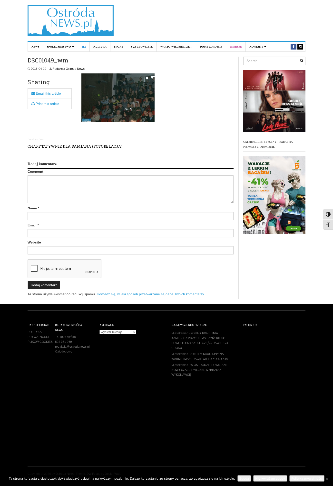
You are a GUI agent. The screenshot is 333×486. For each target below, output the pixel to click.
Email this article (48, 93)
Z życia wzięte (142, 46)
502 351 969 (63, 342)
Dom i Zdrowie (211, 46)
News (35, 46)
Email (32, 225)
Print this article (47, 104)
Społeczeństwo (59, 46)
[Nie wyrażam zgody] (326, 478)
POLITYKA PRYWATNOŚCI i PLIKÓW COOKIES (40, 337)
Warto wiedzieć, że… (176, 46)
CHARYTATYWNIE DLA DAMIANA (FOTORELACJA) (75, 146)
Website (34, 242)
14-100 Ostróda (65, 337)
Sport (118, 46)
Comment (35, 171)
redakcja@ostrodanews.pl (72, 346)
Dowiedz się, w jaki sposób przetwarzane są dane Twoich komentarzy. (151, 294)
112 (84, 46)
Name (32, 208)
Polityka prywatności (307, 478)
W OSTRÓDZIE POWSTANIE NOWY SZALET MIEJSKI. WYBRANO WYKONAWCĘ (199, 369)
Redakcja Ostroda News (68, 69)
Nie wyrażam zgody (270, 478)
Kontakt (256, 46)
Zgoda (244, 478)
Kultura (100, 46)
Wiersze (236, 46)
